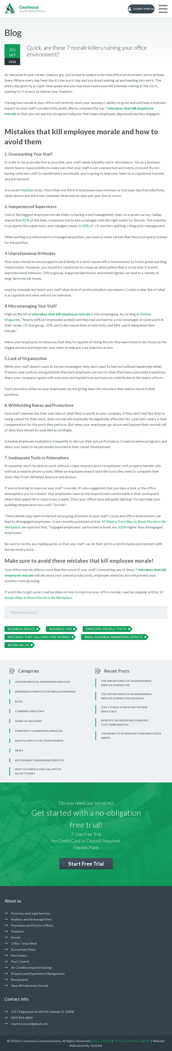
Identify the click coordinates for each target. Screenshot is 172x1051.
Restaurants (19, 979)
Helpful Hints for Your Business (39, 740)
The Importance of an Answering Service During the (126, 683)
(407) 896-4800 (21, 1018)
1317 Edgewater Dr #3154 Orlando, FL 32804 (42, 1012)
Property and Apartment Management (38, 973)
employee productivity (106, 629)
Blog (18, 701)
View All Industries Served (29, 985)
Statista (27, 190)
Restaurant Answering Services (39, 760)
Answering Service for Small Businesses (45, 691)
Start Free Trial (86, 864)
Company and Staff (30, 711)
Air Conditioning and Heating (31, 967)
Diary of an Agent (28, 721)
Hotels (15, 937)
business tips (60, 629)
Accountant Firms (23, 949)
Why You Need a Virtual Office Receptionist (38, 771)
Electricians (19, 955)
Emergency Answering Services (38, 730)
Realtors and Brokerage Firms (31, 919)
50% (85, 225)
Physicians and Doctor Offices (32, 925)
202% (122, 527)
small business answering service (113, 637)
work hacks (18, 645)
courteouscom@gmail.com (29, 1024)
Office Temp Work (24, 943)
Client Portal (144, 8)
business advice (21, 629)
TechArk (96, 1045)
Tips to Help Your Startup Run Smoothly (124, 709)
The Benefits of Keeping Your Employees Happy (131, 735)
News (19, 750)
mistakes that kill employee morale (61, 314)
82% (25, 220)
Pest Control (20, 961)
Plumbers (17, 931)
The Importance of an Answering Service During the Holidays (126, 696)
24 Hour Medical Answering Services (42, 681)
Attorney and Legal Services (30, 913)
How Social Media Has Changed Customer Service (124, 722)
